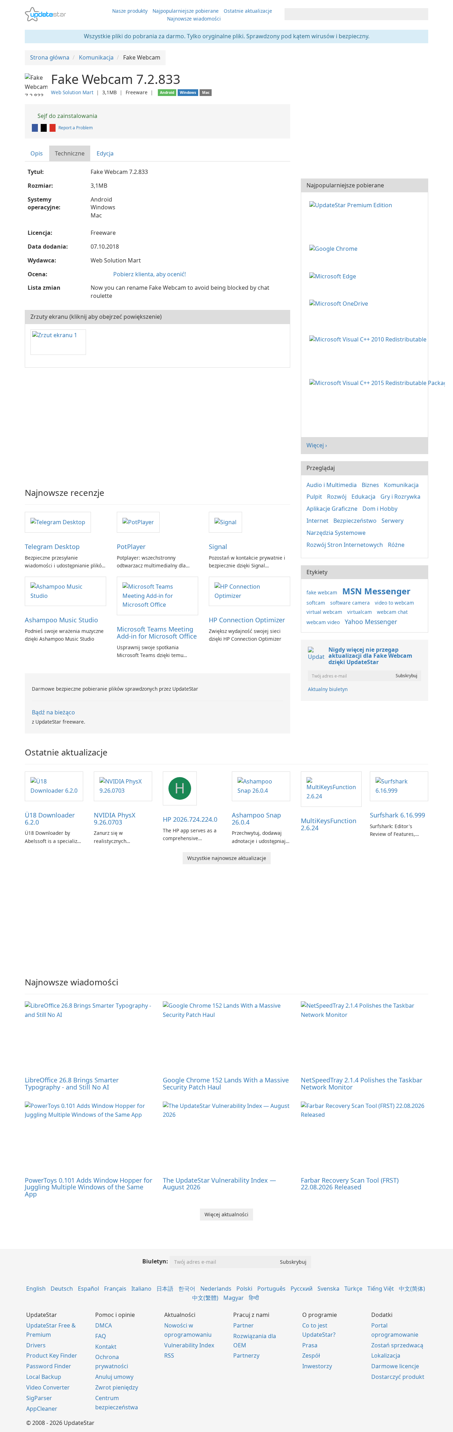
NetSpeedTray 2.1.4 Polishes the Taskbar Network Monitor (361, 1083)
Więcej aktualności (226, 1214)
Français (115, 1288)
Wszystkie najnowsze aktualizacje (226, 858)
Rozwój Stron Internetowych (344, 545)
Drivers (36, 1345)
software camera (350, 602)
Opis (36, 153)
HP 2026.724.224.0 (190, 819)
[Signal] (225, 522)
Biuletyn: (155, 1261)
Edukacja (363, 496)
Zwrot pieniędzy (116, 1387)
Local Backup (43, 1377)
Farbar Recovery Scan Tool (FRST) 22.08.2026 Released (349, 1184)
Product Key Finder (51, 1355)
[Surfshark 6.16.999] (399, 785)
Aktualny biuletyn (328, 689)
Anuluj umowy (114, 1377)
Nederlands (215, 1288)
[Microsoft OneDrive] (340, 303)
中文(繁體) (205, 1298)
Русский (301, 1288)
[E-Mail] (53, 128)
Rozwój (336, 496)
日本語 (164, 1288)
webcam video (323, 622)
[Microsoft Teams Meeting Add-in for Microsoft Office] (157, 595)
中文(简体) (412, 1288)
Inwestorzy (317, 1366)
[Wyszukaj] (421, 14)
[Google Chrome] (334, 248)
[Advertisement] (157, 424)
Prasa (309, 1345)
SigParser (39, 1398)
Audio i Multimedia (331, 485)
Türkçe (353, 1288)
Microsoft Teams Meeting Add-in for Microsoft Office (157, 632)
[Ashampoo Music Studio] (65, 591)
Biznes (370, 485)
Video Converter (48, 1387)
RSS (169, 1355)
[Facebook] (35, 128)
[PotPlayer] (138, 522)
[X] (44, 128)
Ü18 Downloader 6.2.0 (50, 818)
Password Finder (48, 1366)
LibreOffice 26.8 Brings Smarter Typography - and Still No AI (72, 1083)
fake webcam (321, 592)
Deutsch (62, 1288)
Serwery (392, 521)
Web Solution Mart (72, 92)
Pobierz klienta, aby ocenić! (149, 274)
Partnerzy (246, 1355)
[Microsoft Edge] (334, 275)
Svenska (328, 1288)
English (36, 1288)
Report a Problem (75, 128)
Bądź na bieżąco (53, 712)
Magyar (233, 1298)
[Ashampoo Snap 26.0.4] (261, 785)
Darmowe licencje (395, 1366)
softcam (315, 602)
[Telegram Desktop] (57, 522)
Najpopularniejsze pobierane (186, 10)
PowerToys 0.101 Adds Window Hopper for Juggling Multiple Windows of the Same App (88, 1187)
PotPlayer (131, 546)
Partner (243, 1325)
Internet (317, 521)
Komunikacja (401, 485)
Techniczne (70, 153)
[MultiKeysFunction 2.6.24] (331, 788)
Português (271, 1288)
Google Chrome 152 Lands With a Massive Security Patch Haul (226, 1083)
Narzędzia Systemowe (336, 533)
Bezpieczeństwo (355, 521)
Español (88, 1288)
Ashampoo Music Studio (61, 620)
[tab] (37, 154)
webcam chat (392, 612)
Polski (244, 1288)
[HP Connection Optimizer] (249, 591)
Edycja (105, 153)
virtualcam (359, 612)
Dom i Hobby (379, 509)
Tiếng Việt (380, 1288)
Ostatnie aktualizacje (248, 10)
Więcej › (316, 445)
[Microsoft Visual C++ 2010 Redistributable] (369, 339)
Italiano (141, 1288)
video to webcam (394, 602)
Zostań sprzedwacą (397, 1345)
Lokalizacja (385, 1355)
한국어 (186, 1288)
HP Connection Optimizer (247, 620)
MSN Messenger (376, 591)
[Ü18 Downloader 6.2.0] (54, 785)
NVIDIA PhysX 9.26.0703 (115, 818)
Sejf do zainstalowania (66, 116)
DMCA (103, 1325)
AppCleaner (41, 1409)
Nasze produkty (130, 10)
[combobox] (350, 14)
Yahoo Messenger (371, 621)
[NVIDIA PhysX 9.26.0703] (123, 785)
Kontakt (105, 1347)
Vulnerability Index (189, 1345)
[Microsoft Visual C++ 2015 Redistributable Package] (378, 382)
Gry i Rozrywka (400, 496)
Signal (218, 546)
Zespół (311, 1355)
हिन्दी (254, 1298)
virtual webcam (324, 612)
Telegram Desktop (52, 546)
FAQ (100, 1336)
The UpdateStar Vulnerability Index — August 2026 (219, 1184)
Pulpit (314, 496)
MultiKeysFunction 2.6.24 (328, 824)
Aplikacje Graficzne (331, 509)
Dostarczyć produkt (397, 1377)
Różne (396, 545)
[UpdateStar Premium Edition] (352, 204)
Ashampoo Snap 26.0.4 (256, 818)
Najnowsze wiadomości (194, 18)
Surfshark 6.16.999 (397, 815)
